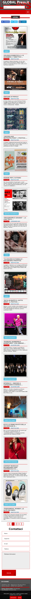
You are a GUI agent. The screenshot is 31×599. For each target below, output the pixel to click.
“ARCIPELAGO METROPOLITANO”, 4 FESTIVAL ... (15, 137)
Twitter (15, 21)
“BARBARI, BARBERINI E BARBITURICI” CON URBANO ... (14, 342)
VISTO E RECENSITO (10, 337)
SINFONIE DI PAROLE (11, 96)
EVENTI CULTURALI (10, 420)
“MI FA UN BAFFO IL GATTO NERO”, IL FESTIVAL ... (13, 301)
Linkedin (24, 21)
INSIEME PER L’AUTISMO (12, 178)
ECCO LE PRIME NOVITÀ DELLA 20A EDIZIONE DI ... (15, 425)
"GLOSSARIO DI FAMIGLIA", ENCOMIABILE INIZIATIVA (13, 259)
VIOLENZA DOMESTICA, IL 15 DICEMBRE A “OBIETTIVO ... (14, 56)
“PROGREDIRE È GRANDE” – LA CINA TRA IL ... (15, 218)
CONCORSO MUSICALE (11, 462)
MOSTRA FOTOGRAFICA (11, 213)
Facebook (7, 21)
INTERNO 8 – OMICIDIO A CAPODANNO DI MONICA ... (13, 384)
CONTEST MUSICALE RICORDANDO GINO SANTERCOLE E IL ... (11, 467)
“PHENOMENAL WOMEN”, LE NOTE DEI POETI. (14, 509)
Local (15, 17)
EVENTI (7, 51)
